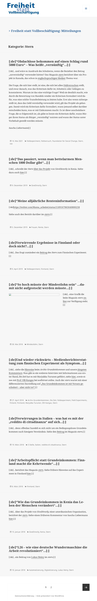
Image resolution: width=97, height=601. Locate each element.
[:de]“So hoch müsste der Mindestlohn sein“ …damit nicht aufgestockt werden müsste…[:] (47, 286)
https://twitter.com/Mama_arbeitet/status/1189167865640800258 (46, 207)
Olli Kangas (47, 403)
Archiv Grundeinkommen (38, 400)
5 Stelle (31, 444)
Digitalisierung (50, 570)
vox (11, 143)
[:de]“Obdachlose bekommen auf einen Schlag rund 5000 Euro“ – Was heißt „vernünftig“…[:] (48, 63)
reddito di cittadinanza (51, 444)
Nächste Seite (86, 587)
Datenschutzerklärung (24, 596)
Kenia (42, 532)
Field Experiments (79, 400)
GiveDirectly (36, 185)
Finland (13, 403)
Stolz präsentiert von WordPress (50, 596)
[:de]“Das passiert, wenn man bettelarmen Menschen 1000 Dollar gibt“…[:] (45, 161)
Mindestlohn (32, 344)
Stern (80, 141)
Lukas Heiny (37, 557)
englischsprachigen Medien (51, 78)
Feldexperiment (33, 141)
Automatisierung (36, 570)
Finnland (44, 269)
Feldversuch (46, 141)
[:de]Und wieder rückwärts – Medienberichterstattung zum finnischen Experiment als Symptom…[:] (48, 361)
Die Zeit (53, 400)
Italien (38, 444)
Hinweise (29, 369)
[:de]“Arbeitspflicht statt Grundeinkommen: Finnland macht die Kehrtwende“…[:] (47, 462)
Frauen (34, 227)
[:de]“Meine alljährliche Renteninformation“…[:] (46, 201)
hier (22, 172)
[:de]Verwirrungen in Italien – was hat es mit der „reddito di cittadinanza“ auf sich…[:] (46, 420)
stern (61, 74)
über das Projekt (42, 168)
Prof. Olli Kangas (25, 380)
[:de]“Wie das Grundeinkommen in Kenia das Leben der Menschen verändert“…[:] (46, 504)
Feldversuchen (71, 85)
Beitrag (43, 252)
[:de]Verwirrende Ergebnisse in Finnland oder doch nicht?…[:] (44, 244)
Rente (40, 227)
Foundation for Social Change (64, 141)
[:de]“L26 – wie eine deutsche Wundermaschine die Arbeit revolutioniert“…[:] (48, 549)
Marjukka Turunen (33, 403)
